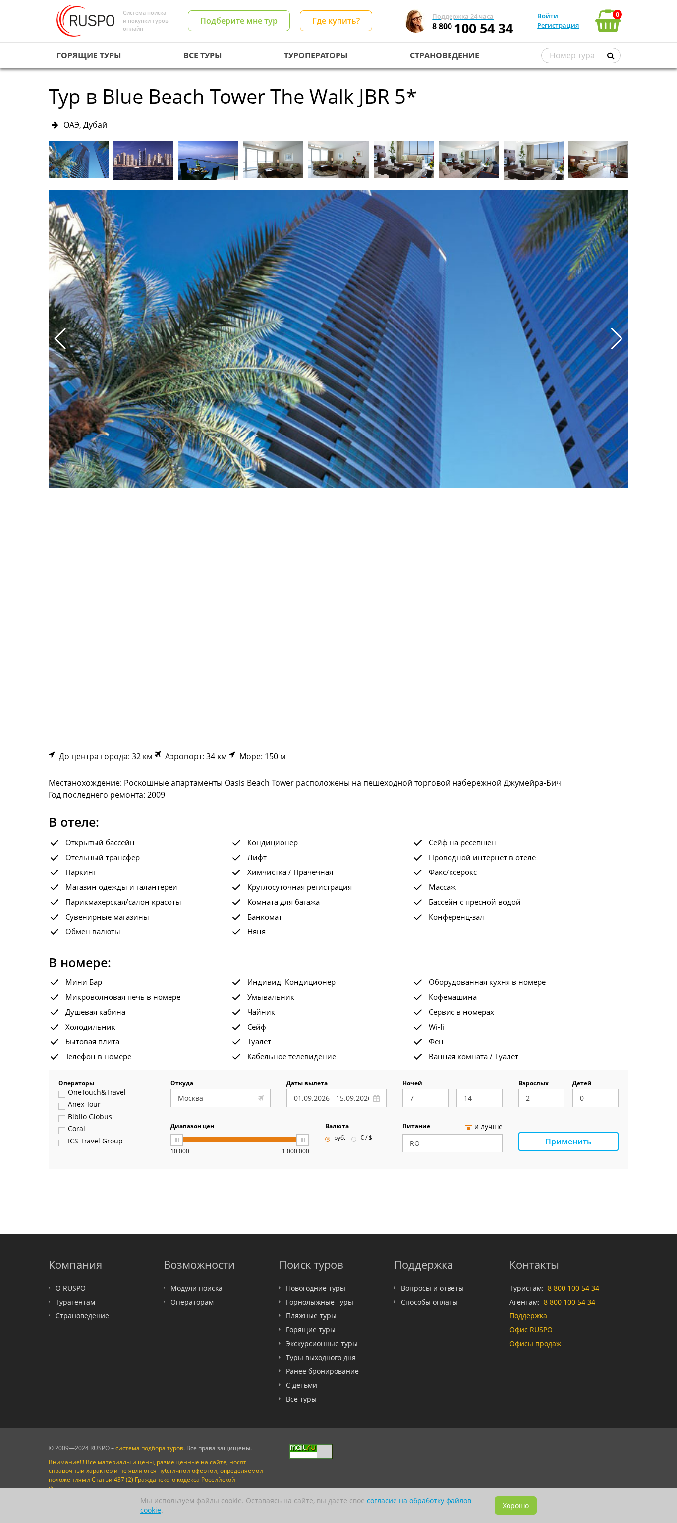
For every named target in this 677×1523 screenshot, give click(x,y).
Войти (547, 15)
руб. (339, 1138)
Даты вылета (307, 1083)
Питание (416, 1126)
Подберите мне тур (239, 20)
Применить (568, 1141)
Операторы (76, 1083)
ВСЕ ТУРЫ (202, 55)
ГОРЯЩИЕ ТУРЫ (88, 55)
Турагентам (75, 1301)
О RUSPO (71, 1288)
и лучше (488, 1127)
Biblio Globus (90, 1117)
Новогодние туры (315, 1288)
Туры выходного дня (321, 1357)
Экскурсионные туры (322, 1343)
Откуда (181, 1083)
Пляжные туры (311, 1315)
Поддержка (528, 1315)
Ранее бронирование (322, 1371)
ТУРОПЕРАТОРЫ (316, 55)
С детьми (301, 1385)
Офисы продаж (535, 1343)
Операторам (192, 1301)
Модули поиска (196, 1288)
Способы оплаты (429, 1301)
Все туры (301, 1399)
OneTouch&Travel (97, 1093)
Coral (76, 1129)
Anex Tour (84, 1105)
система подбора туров (149, 1448)
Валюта (337, 1126)
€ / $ (366, 1138)
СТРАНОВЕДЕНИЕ (444, 55)
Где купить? (336, 20)
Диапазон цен (192, 1126)
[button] (616, 339)
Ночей (412, 1083)
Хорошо (516, 1505)
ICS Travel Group (95, 1141)
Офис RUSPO (531, 1329)
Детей (582, 1083)
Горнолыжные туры (319, 1301)
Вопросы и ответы (432, 1288)
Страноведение (82, 1315)
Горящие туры (311, 1329)
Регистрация (558, 25)
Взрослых (533, 1083)
